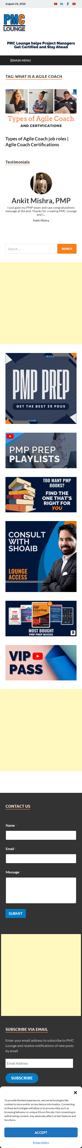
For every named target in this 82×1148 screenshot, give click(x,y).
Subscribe (22, 1078)
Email (11, 849)
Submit (16, 913)
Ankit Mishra (41, 220)
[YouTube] (55, 4)
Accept (41, 1132)
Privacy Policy (41, 1142)
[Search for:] (41, 249)
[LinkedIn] (61, 4)
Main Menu (22, 60)
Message (13, 872)
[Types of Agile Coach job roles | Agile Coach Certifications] (41, 110)
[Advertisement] (41, 303)
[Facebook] (67, 4)
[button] (75, 1092)
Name (11, 825)
